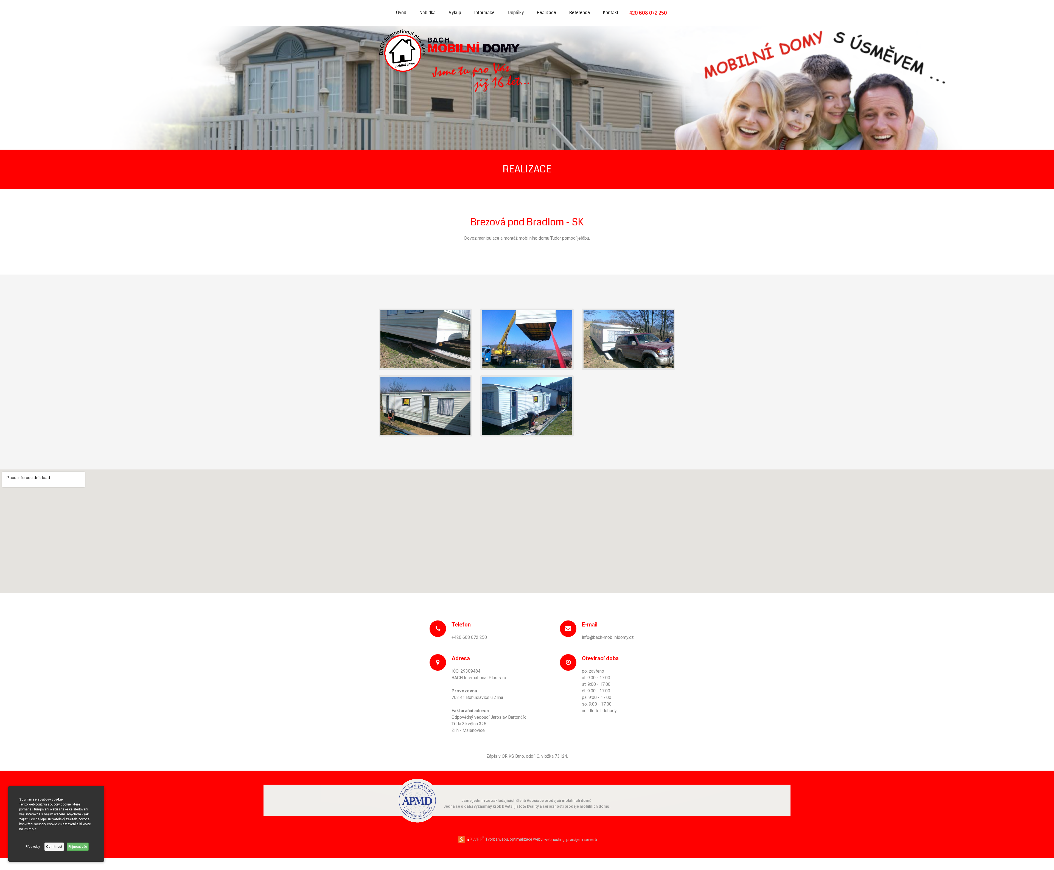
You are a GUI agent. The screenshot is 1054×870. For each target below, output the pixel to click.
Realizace (546, 12)
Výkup (455, 12)
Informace (484, 12)
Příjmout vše (77, 847)
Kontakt (610, 12)
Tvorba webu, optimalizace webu (513, 839)
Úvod (401, 12)
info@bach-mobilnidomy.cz (608, 637)
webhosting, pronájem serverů (570, 839)
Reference (579, 12)
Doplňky (516, 12)
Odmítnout (54, 847)
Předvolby (33, 847)
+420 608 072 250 (647, 12)
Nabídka (427, 12)
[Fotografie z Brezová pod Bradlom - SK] (425, 339)
